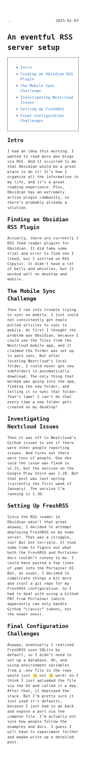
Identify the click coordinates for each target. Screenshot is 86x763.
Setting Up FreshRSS (42, 109)
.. (9, 21)
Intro (26, 67)
